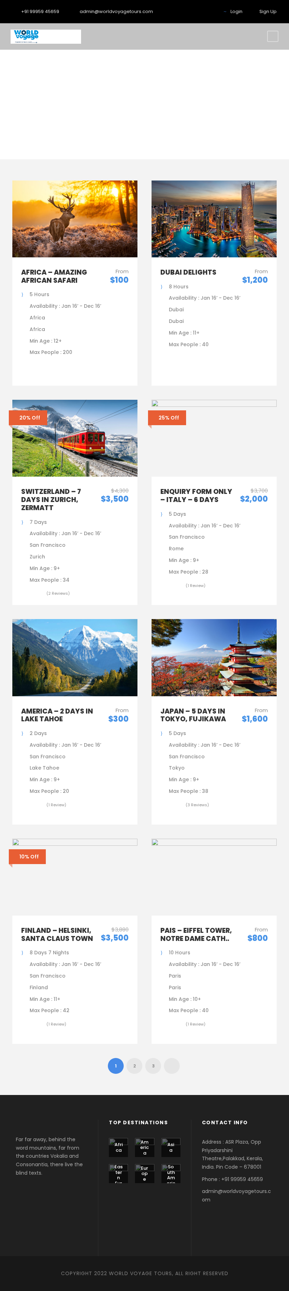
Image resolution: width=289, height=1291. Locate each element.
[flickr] (189, 11)
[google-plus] (200, 11)
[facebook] (178, 11)
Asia (170, 1147)
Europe (144, 1173)
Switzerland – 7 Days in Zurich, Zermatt (51, 500)
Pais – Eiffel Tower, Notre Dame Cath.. (196, 934)
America (144, 1147)
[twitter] (211, 11)
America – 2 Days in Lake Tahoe (57, 715)
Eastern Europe (119, 1180)
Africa (119, 1147)
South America (171, 1177)
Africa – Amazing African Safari (54, 276)
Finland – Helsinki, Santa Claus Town (57, 934)
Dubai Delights (188, 272)
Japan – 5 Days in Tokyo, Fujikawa (193, 715)
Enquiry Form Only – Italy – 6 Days (196, 495)
